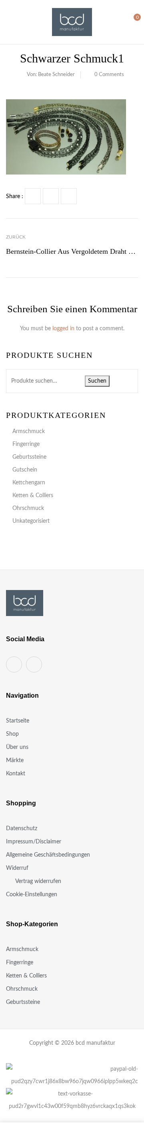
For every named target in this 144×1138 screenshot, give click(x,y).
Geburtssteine (29, 457)
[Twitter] (51, 196)
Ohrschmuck (28, 508)
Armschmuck (28, 431)
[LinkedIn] (69, 196)
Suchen (97, 381)
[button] (131, 21)
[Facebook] (33, 196)
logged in (63, 328)
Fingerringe (26, 444)
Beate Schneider (56, 74)
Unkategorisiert (31, 521)
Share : (14, 196)
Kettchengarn (28, 483)
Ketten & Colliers (32, 495)
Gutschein (24, 470)
